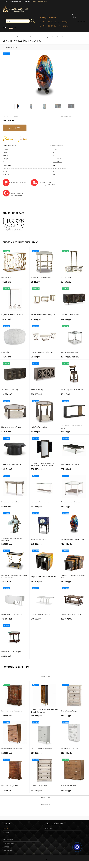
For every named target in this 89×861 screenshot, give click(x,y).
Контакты (27, 1)
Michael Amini (57, 162)
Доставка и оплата (15, 1)
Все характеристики (57, 145)
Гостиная (6, 836)
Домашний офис (8, 840)
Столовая (6, 832)
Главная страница (8, 37)
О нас (5, 1)
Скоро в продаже (8, 851)
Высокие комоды (44, 37)
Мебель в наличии (8, 843)
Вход (34, 2)
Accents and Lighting (59, 168)
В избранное (68, 117)
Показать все (44, 805)
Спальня (32, 37)
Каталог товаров (22, 37)
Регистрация (42, 2)
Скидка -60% (48, 829)
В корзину (16, 128)
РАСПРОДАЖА (7, 847)
